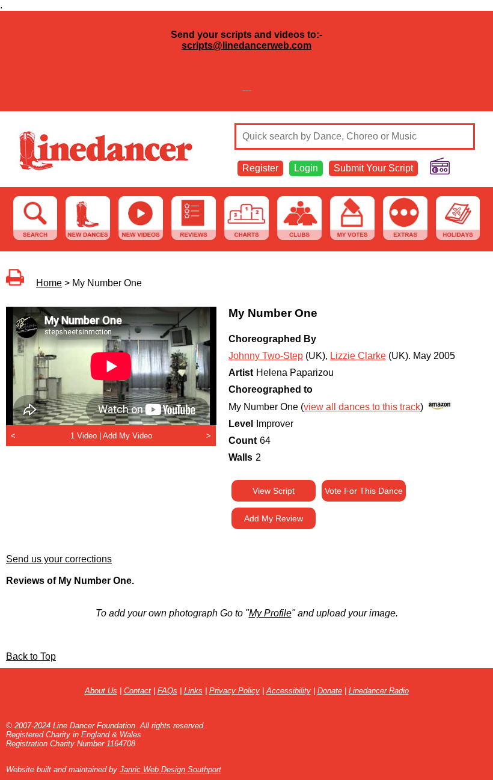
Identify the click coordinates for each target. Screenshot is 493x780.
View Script (274, 491)
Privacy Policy (234, 690)
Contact (137, 690)
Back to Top (31, 656)
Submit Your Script (373, 168)
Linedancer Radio (379, 690)
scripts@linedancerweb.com (246, 45)
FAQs (167, 690)
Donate (329, 690)
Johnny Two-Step (265, 356)
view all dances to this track (362, 407)
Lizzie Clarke (358, 356)
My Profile (270, 613)
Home (49, 283)
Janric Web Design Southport (170, 769)
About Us (101, 690)
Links (193, 690)
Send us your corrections (59, 559)
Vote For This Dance (364, 491)
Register (260, 168)
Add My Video (127, 435)
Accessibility (288, 690)
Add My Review (273, 518)
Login (306, 168)
